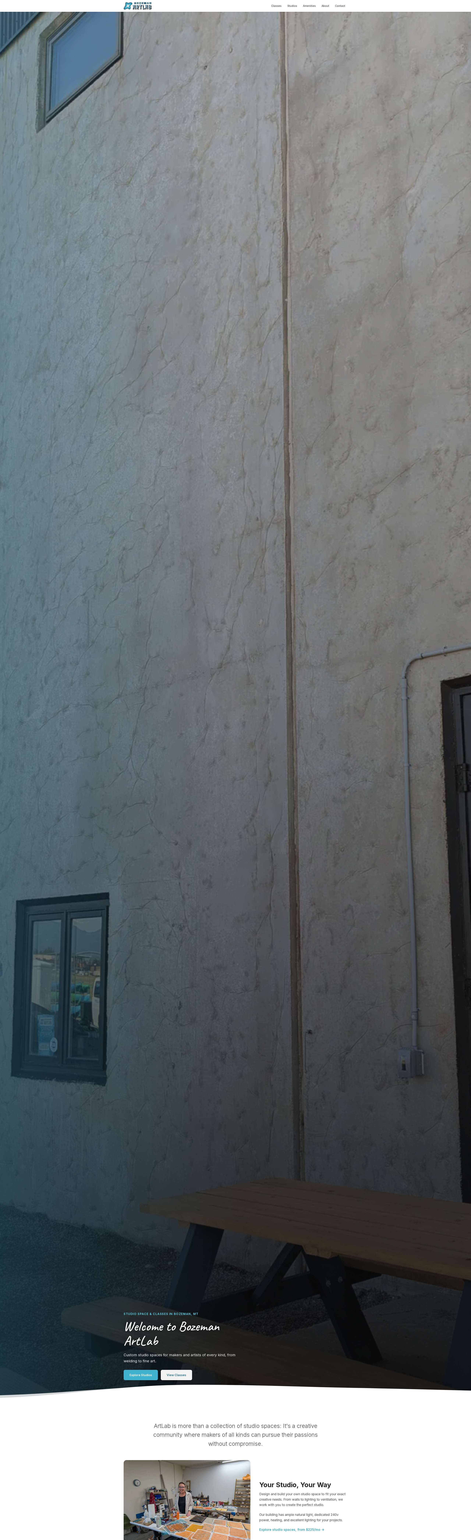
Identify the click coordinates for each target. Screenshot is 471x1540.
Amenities (309, 5)
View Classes (176, 1375)
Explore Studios (141, 1375)
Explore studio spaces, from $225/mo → (291, 1530)
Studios (292, 5)
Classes (276, 5)
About (325, 5)
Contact (340, 5)
